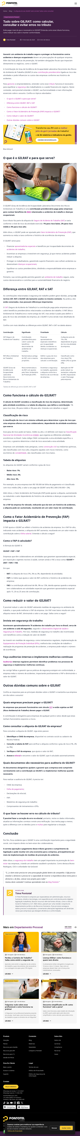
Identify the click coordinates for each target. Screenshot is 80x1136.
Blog (30, 1040)
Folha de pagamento (15, 789)
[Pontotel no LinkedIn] (8, 1103)
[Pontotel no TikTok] (4, 1103)
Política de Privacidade (36, 1070)
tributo (52, 84)
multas (40, 824)
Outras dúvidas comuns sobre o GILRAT (23, 120)
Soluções (6, 1040)
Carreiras (57, 1044)
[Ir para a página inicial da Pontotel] (9, 3)
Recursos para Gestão (10, 1047)
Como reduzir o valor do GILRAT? (20, 116)
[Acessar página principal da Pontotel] (14, 1119)
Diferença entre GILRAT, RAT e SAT (21, 103)
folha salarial (26, 533)
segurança (21, 87)
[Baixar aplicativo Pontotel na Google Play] (9, 1107)
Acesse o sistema (8, 1070)
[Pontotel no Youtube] (11, 1103)
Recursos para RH (9, 1051)
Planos (5, 1044)
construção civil (50, 446)
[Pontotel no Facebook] (18, 1103)
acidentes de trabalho (16, 249)
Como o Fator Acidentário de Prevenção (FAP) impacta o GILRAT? (33, 111)
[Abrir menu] (75, 3)
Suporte (5, 1074)
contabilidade (20, 453)
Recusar (54, 1128)
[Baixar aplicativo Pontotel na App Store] (23, 1107)
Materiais (32, 1044)
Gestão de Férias (8, 1057)
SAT (6, 307)
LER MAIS (8, 974)
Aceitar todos (66, 1128)
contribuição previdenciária (49, 72)
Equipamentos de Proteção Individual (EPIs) (21, 643)
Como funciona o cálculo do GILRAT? (22, 107)
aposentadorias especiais (25, 246)
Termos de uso (33, 1067)
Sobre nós (57, 1040)
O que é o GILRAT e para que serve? (21, 98)
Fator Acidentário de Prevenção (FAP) (56, 232)
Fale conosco (10, 1086)
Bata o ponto (7, 1067)
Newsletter (32, 1047)
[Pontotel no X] (22, 1103)
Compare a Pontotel (35, 1051)
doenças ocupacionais (27, 264)
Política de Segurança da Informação (37, 1075)
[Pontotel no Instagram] (15, 1103)
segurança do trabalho (24, 860)
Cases (56, 1054)
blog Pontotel (53, 882)
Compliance (58, 1047)
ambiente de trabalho (54, 277)
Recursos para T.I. (9, 1054)
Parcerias (57, 1051)
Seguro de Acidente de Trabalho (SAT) (49, 220)
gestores (11, 84)
